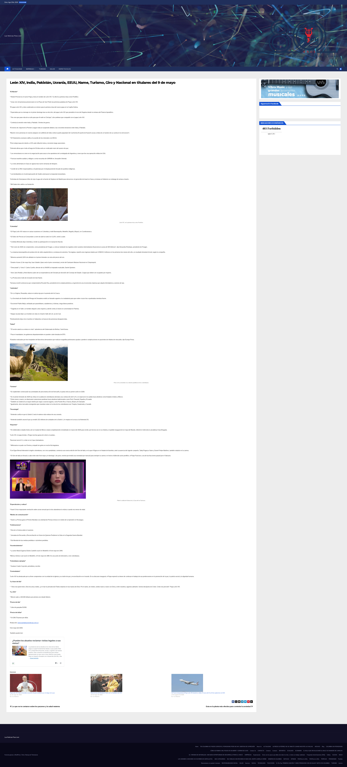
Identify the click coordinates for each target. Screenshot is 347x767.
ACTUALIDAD (17, 69)
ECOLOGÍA (290, 750)
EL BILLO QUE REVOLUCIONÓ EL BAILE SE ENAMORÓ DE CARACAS (322, 750)
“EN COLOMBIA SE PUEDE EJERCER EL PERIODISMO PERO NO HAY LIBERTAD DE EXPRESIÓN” (227, 746)
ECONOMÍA (298, 750)
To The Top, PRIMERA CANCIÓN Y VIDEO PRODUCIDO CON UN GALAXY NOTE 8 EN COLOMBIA (303, 763)
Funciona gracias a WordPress (13, 755)
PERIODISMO (332, 759)
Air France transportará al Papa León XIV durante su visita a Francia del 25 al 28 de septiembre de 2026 (198, 693)
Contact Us (253, 750)
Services (247, 763)
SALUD (52, 69)
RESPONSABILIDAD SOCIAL (230, 763)
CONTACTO (261, 750)
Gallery (329, 755)
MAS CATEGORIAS (220, 759)
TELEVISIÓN (270, 763)
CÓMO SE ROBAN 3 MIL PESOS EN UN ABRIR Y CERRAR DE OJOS (229, 750)
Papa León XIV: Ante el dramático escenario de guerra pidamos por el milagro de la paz (32, 693)
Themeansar (34, 755)
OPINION (293, 759)
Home (196, 746)
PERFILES (324, 759)
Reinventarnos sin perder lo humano (210, 763)
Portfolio (340, 759)
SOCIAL (254, 763)
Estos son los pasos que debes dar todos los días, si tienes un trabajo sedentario (283, 755)
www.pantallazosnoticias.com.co (28, 623)
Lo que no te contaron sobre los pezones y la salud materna (36, 706)
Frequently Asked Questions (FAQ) (316, 755)
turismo (340, 763)
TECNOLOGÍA (261, 763)
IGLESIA (334, 755)
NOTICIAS (286, 759)
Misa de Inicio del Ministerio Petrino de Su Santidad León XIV (106, 693)
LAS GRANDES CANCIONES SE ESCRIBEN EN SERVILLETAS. (195, 759)
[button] (337, 69)
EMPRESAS (30, 69)
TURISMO (42, 69)
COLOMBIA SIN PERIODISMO (334, 746)
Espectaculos (65, 69)
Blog (323, 746)
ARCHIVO (317, 746)
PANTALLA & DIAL (303, 759)
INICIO (340, 755)
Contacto (268, 750)
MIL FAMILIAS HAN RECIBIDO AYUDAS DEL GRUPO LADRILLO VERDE (246, 759)
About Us (259, 746)
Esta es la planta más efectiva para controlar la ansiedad (228, 706)
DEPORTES (282, 750)
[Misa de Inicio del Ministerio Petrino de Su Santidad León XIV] (130, 683)
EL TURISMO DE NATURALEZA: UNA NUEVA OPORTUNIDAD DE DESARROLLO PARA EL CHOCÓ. (216, 755)
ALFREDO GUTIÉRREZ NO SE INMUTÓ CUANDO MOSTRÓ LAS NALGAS (293, 746)
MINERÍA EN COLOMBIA (275, 759)
